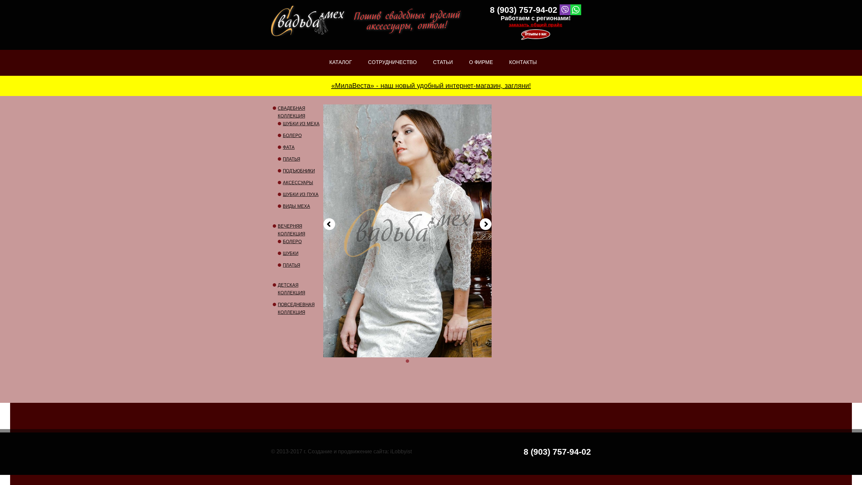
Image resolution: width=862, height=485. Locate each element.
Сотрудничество (392, 62)
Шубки (290, 253)
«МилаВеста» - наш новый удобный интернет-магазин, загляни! (431, 85)
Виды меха (296, 206)
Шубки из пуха (301, 194)
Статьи (443, 67)
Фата (289, 147)
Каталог (340, 67)
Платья (291, 159)
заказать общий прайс (535, 24)
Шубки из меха (301, 123)
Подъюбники (299, 170)
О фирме (481, 67)
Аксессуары (298, 182)
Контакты (523, 62)
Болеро (292, 135)
